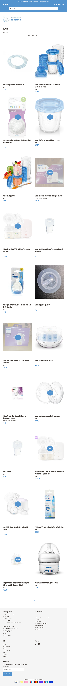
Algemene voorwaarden (41, 623)
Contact (4, 656)
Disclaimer (37, 629)
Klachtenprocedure (39, 625)
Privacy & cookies (39, 627)
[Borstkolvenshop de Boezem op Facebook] (39, 644)
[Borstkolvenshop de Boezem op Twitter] (36, 644)
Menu (6, 4)
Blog (4, 652)
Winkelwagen (60, 4)
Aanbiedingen (6, 646)
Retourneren (38, 621)
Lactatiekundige (6, 650)
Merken (4, 644)
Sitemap (5, 654)
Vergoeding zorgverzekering (42, 617)
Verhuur (5, 648)
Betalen (37, 615)
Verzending (37, 619)
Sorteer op (5, 32)
